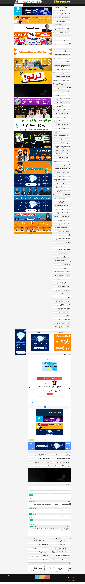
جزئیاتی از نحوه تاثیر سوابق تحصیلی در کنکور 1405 (64, 308)
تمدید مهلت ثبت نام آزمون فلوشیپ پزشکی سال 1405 (42, 454)
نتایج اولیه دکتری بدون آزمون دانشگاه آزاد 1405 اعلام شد (63, 309)
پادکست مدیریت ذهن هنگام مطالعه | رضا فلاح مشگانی (63, 69)
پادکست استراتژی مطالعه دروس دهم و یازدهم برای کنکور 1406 (62, 455)
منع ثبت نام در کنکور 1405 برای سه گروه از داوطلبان (63, 316)
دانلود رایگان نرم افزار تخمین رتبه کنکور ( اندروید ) (42, 545)
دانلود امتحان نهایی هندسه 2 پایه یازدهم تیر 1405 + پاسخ (63, 76)
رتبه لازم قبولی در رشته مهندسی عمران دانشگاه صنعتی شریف (62, 272)
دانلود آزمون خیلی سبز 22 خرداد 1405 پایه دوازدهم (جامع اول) (62, 265)
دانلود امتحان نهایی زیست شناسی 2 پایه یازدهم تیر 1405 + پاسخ (62, 73)
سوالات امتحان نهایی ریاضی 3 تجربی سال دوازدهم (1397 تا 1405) (62, 179)
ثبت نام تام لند (60, 569)
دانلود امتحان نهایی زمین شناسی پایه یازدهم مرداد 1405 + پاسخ (62, 81)
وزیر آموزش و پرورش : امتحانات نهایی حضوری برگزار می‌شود (62, 326)
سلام (35, 530)
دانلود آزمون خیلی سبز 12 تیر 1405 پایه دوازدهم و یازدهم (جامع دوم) (62, 216)
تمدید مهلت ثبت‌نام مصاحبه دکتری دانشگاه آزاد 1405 (63, 305)
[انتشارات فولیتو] (33, 90)
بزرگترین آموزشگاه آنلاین (68, 566)
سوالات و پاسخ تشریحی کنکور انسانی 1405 (65, 10)
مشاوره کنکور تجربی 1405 (42, 568)
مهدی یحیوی (35, 567)
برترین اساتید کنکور (69, 569)
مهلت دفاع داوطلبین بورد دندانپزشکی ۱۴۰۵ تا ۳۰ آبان (63, 231)
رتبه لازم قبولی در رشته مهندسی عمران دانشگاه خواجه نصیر (62, 287)
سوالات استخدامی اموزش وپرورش (41, 570)
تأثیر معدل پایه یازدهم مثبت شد (66, 268)
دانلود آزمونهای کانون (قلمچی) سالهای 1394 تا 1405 (64, 220)
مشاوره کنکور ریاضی (68, 570)
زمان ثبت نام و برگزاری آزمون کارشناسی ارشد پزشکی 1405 (62, 201)
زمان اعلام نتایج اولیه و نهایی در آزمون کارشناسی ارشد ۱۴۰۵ (62, 175)
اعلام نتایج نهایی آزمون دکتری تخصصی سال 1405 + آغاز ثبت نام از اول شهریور (60, 559)
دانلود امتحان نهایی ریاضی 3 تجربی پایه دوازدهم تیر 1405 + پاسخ (62, 147)
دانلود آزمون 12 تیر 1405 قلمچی (66, 217)
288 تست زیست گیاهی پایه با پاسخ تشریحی (64, 319)
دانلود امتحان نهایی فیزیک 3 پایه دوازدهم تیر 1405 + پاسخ (63, 98)
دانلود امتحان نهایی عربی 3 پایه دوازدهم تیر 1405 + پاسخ (63, 77)
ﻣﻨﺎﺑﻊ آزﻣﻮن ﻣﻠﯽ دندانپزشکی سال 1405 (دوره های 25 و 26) (63, 84)
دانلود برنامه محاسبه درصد (45, 555)
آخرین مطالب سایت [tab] (67, 538)
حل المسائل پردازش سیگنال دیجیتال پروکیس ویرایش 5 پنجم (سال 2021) (61, 552)
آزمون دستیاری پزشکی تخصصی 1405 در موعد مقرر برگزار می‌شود (62, 161)
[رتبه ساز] (33, 28)
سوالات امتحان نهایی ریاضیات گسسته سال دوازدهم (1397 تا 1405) (62, 164)
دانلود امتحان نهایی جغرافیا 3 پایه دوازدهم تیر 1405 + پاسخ (63, 172)
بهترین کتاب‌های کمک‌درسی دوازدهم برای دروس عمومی (63, 51)
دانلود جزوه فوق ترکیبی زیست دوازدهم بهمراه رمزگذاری (63, 183)
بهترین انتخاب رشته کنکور (42, 566)
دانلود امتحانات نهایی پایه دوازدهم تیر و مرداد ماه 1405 (63, 50)
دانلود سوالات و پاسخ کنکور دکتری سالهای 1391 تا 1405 (63, 224)
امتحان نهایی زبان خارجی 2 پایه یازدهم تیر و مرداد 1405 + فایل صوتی (61, 72)
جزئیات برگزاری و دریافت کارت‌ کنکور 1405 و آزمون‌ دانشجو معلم (62, 58)
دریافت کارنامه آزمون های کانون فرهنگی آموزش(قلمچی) (41, 541)
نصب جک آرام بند (69, 571)
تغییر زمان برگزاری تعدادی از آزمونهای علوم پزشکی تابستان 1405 (62, 245)
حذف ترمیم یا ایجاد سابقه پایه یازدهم (44, 458)
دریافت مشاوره (50, 391)
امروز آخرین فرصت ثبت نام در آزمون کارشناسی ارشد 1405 (63, 301)
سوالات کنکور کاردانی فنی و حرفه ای (43, 544)
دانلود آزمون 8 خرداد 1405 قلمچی (66, 315)
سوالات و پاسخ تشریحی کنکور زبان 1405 (65, 13)
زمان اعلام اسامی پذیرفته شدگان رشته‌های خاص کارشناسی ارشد (41, 466)
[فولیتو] (33, 34)
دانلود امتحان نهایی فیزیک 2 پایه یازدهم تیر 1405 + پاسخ (63, 106)
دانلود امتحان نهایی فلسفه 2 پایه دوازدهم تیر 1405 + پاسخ (63, 110)
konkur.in (30, 582)
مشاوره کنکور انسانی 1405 (34, 570)
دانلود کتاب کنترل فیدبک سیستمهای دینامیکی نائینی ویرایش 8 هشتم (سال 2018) (60, 551)
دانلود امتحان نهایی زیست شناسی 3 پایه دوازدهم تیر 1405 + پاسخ (62, 131)
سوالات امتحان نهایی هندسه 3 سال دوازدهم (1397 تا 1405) (63, 95)
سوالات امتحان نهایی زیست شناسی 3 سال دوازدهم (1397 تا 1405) (62, 162)
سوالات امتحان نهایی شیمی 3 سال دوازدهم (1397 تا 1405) (63, 113)
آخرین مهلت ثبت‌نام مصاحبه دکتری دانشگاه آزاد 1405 (63, 293)
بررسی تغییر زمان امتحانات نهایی (66, 264)
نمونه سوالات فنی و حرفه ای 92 (44, 552)
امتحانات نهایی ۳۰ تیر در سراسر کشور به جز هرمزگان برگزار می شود (61, 143)
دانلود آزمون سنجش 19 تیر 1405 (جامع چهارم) (64, 62)
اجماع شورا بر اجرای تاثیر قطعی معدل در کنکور (64, 282)
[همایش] (33, 111)
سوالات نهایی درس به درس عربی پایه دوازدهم (64, 157)
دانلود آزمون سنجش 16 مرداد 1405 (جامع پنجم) (64, 61)
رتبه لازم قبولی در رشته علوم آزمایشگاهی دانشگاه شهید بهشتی (62, 275)
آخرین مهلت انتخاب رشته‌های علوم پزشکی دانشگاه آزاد (63, 462)
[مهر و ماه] (33, 11)
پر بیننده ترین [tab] (46, 538)
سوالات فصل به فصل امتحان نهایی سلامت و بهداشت (63, 253)
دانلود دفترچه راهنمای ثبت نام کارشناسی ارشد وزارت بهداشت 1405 (62, 65)
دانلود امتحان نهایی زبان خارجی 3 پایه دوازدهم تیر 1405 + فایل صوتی (61, 109)
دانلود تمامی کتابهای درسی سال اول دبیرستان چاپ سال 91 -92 (40, 540)
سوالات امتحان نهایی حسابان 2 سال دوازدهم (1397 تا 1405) (63, 180)
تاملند (61, 570)
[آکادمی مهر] (33, 227)
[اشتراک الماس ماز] (33, 180)
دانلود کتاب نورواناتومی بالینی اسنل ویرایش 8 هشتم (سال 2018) (62, 239)
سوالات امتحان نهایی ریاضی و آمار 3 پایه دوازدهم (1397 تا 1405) (62, 165)
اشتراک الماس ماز (52, 568)
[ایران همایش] (33, 124)
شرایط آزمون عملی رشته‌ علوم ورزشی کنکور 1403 (64, 463)
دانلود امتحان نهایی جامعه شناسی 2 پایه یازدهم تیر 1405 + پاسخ (62, 117)
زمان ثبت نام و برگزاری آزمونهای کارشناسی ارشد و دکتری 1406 (62, 29)
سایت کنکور (64, 406)
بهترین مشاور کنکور (69, 567)
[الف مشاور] (33, 167)
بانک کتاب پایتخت (52, 570)
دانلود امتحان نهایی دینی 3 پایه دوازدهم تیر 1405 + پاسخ (63, 191)
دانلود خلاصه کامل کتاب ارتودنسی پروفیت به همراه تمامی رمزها (62, 142)
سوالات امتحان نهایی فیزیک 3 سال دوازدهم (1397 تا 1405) (63, 124)
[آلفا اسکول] (33, 51)
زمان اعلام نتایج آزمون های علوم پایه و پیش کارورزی (63, 466)
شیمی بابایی (61, 567)
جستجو (15, 5)
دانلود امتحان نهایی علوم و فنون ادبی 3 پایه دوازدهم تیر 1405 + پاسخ (61, 80)
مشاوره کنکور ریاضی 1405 (59, 571)
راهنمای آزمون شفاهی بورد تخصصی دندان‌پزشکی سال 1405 (62, 146)
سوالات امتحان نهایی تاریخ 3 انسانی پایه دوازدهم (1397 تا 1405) (62, 114)
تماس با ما (70, 575)
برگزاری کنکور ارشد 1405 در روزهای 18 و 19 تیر (64, 312)
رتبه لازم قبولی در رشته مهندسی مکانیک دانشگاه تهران (63, 212)
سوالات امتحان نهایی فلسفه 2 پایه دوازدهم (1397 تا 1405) (63, 125)
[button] (29, 388)
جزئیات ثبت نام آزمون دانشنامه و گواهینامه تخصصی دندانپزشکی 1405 (61, 176)
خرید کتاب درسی (43, 567)
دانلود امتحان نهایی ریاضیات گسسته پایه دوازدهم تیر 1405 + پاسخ (62, 120)
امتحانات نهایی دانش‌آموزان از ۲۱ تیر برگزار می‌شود (64, 254)
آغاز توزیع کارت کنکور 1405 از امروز (65, 40)
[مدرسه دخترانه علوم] (33, 154)
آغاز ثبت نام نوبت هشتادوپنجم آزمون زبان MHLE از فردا (63, 304)
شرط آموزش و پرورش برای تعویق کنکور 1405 (64, 158)
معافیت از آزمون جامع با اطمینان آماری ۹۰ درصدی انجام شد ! (41, 455)
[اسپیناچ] (33, 101)
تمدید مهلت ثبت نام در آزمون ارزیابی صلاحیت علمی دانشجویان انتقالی (61, 465)
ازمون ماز (53, 569)
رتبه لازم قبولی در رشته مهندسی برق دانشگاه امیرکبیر (63, 327)
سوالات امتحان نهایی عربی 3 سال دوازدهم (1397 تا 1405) (63, 150)
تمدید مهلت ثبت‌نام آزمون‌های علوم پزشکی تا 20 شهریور (63, 103)
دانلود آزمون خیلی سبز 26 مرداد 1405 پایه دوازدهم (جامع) (63, 454)
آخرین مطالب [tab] (66, 7)
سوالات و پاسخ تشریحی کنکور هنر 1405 (65, 14)
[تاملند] (50, 425)
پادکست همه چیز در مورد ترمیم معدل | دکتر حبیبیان (64, 235)
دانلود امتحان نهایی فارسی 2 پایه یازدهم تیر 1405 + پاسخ (63, 186)
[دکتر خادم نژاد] (33, 137)
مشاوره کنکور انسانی (51, 567)
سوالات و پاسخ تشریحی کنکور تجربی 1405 (65, 11)
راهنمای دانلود (33, 406)
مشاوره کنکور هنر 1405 (42, 571)
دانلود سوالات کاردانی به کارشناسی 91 (43, 551)
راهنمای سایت (74, 575)
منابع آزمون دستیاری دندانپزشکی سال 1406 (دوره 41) (63, 102)
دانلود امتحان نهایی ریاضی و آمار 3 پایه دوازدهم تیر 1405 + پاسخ (62, 132)
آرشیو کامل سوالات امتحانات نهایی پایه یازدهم (64, 128)
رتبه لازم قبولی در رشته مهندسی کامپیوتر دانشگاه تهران (63, 213)
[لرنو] (33, 77)
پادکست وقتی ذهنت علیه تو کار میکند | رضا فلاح (64, 249)
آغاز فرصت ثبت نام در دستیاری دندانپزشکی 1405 (64, 276)
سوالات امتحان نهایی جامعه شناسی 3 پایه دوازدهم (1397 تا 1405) (62, 121)
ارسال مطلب (78, 575)
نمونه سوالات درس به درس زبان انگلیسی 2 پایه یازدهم (63, 139)
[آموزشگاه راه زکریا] (33, 146)
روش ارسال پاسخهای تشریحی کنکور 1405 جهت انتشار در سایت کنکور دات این (60, 548)
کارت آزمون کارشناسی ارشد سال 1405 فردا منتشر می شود (63, 202)
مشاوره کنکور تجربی (34, 566)
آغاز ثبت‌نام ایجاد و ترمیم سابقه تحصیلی (65, 234)
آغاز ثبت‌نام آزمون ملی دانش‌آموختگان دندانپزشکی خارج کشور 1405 (62, 88)
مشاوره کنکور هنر (35, 569)
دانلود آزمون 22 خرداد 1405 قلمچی (66, 267)
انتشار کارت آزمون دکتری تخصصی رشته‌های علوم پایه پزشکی (41, 459)
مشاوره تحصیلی (60, 566)
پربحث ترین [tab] (35, 538)
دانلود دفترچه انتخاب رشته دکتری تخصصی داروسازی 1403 (42, 463)
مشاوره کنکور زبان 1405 (51, 571)
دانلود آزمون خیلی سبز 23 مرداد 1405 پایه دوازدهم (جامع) (63, 28)
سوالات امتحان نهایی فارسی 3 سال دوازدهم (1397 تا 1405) (63, 187)
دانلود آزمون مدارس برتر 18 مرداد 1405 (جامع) (64, 66)
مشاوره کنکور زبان (69, 568)
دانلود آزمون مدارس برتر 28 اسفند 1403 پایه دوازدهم (63, 458)
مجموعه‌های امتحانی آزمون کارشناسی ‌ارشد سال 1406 (63, 242)
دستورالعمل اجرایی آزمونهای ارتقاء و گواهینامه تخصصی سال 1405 (62, 323)
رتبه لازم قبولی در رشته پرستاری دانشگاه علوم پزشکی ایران (62, 271)
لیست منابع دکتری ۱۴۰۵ (59, 568)
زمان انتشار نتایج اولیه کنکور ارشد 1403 (44, 465)
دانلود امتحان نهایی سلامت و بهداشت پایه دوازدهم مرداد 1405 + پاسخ (61, 83)
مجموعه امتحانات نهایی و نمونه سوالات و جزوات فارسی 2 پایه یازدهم (61, 194)
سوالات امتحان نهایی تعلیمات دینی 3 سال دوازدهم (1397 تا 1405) (62, 205)
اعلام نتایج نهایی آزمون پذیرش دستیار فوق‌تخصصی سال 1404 (62, 320)
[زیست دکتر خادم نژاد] (33, 41)
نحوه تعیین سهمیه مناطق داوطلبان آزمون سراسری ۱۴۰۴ (63, 459)
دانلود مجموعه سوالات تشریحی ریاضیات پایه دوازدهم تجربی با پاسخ (62, 250)
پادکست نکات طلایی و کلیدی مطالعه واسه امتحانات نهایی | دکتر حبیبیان (61, 206)
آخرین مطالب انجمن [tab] (56, 538)
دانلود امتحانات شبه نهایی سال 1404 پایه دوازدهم (64, 286)
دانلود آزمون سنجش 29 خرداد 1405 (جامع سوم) (64, 238)
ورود (29, 489)
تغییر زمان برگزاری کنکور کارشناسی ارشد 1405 (64, 256)
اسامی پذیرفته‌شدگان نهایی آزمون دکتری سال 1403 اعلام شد (41, 462)
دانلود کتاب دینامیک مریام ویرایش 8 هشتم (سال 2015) (63, 283)
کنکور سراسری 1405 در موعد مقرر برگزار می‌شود (64, 173)
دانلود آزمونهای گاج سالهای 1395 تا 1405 (65, 223)
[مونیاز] (33, 193)
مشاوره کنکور (43, 569)
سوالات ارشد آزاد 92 (45, 559)
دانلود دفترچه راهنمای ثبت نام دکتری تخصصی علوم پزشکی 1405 (62, 44)
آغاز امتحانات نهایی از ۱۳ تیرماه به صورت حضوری (64, 279)
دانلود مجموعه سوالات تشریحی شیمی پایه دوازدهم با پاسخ (63, 246)
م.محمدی (67, 526)
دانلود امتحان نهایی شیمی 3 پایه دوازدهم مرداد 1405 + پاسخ (63, 99)
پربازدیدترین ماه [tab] (57, 7)
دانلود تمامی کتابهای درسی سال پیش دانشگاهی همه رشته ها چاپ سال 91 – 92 (38, 556)
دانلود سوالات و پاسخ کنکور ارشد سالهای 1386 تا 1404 (63, 190)
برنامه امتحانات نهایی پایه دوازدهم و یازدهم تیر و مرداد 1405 (63, 209)
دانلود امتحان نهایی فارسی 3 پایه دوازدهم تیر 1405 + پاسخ (63, 184)
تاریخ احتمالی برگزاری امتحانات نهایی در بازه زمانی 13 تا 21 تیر (62, 294)
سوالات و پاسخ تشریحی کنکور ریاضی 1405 (65, 540)
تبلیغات (67, 575)
